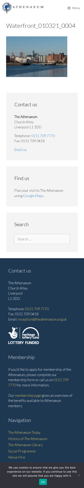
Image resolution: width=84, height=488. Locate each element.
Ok (43, 482)
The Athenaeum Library (25, 445)
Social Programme (22, 451)
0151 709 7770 (43, 136)
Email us (20, 149)
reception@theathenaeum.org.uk (42, 319)
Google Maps (33, 196)
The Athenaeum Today (24, 432)
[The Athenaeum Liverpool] (23, 8)
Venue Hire (16, 457)
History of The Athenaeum (27, 439)
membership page (28, 395)
